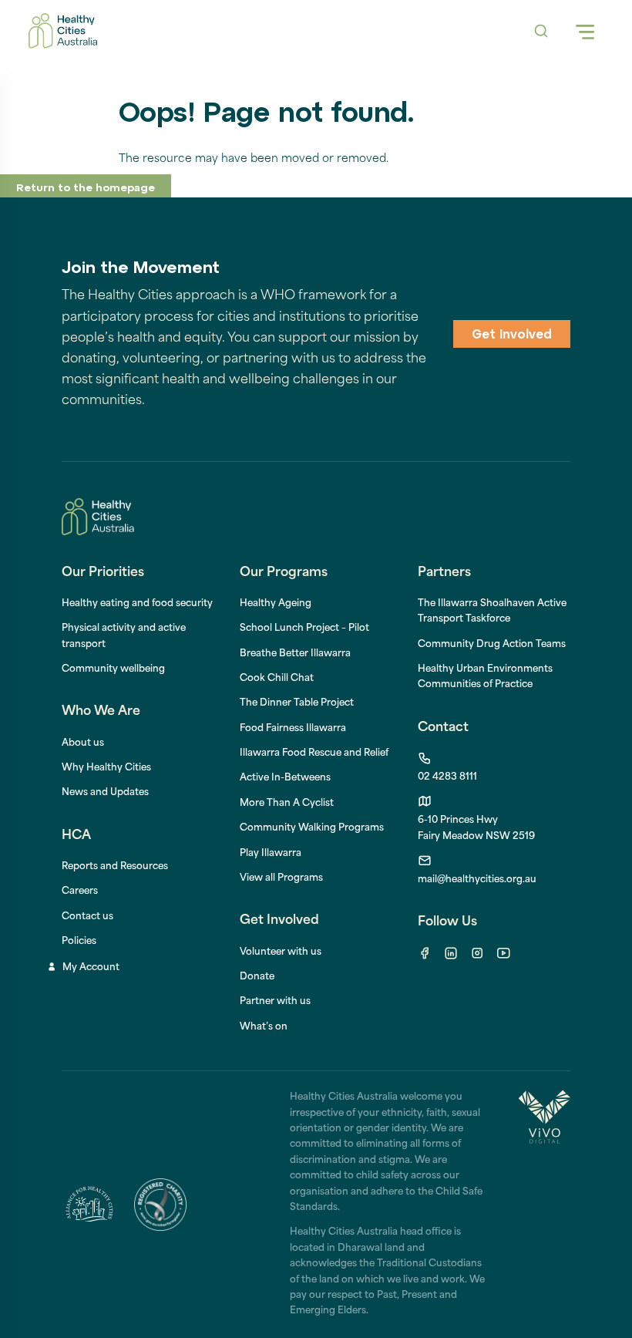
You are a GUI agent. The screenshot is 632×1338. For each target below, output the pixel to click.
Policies (79, 941)
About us (83, 743)
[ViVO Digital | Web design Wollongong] (544, 1204)
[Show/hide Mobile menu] (584, 30)
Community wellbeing (113, 669)
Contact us (87, 917)
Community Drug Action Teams (492, 644)
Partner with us (275, 1001)
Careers (80, 891)
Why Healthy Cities (106, 768)
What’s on (263, 1027)
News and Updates (105, 792)
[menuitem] (275, 603)
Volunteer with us (280, 952)
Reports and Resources (115, 866)
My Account (90, 967)
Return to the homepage (85, 188)
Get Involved (512, 335)
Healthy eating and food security (137, 603)
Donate (257, 977)
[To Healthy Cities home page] (63, 31)
